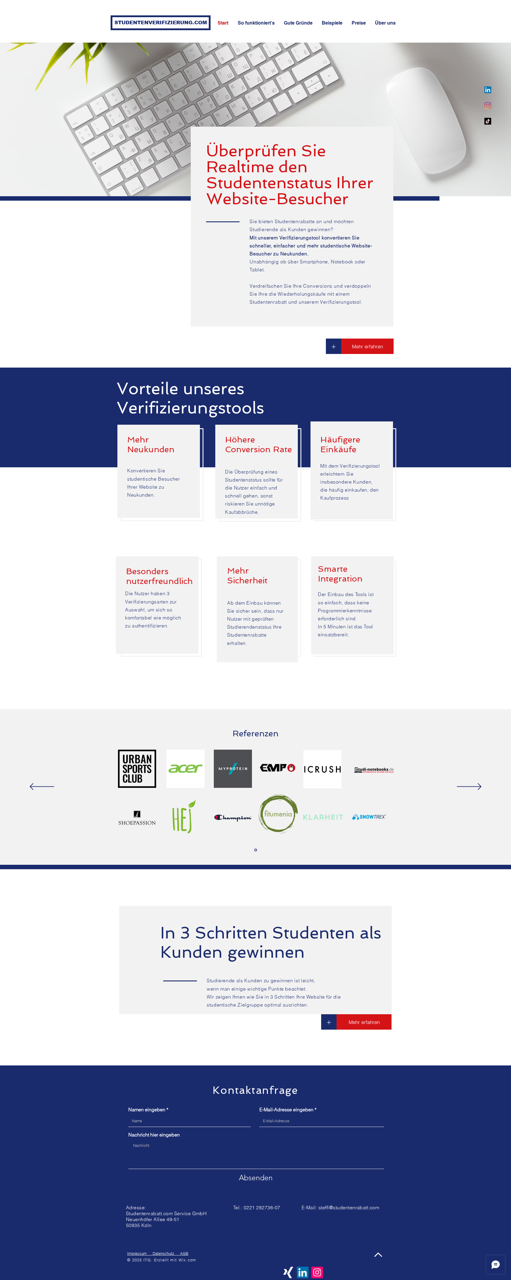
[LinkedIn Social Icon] (487, 89)
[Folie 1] (255, 850)
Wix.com (187, 1260)
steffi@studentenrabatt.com (348, 1207)
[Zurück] (42, 787)
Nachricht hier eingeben (154, 1134)
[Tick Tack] (487, 121)
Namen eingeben (146, 1109)
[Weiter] (469, 787)
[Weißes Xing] (288, 1272)
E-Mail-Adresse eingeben (286, 1109)
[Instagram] (487, 105)
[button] (329, 1022)
